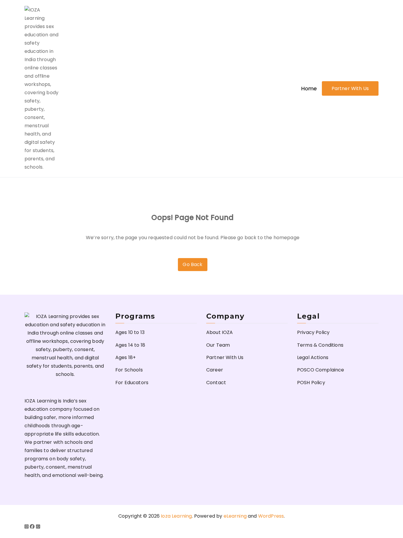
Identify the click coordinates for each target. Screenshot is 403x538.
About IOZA (219, 332)
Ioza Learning (176, 516)
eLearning (235, 516)
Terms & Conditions (320, 345)
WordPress (271, 516)
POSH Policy (311, 382)
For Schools (129, 369)
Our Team (218, 345)
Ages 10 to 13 (130, 332)
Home (309, 88)
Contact (216, 382)
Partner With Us (350, 88)
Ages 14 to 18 (130, 345)
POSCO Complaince (320, 369)
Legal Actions (312, 357)
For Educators (131, 382)
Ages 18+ (125, 357)
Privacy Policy (313, 332)
